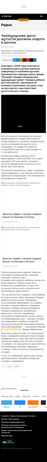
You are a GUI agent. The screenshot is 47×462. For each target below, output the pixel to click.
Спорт (44, 396)
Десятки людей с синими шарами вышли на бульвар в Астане (22, 215)
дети (10, 366)
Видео (17, 396)
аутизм (16, 366)
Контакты (32, 416)
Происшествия (7, 396)
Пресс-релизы (13, 419)
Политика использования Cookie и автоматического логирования (14, 426)
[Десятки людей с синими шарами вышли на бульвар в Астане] (23, 196)
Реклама (4, 419)
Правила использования (19, 416)
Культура (36, 396)
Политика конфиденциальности (13, 422)
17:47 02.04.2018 (7, 47)
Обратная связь (7, 436)
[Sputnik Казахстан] (7, 17)
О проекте (5, 416)
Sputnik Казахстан (12, 329)
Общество (26, 396)
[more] (43, 221)
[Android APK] (8, 442)
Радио (4, 366)
